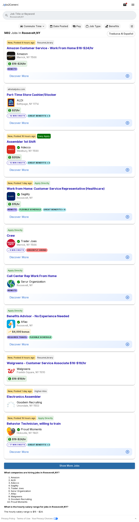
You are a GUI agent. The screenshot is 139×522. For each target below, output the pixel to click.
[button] (69, 15)
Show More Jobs (69, 465)
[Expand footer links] (136, 519)
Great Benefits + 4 (54, 210)
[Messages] (124, 4)
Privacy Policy (8, 518)
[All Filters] (132, 26)
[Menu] (133, 4)
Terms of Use (23, 518)
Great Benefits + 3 (39, 116)
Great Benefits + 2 (39, 445)
